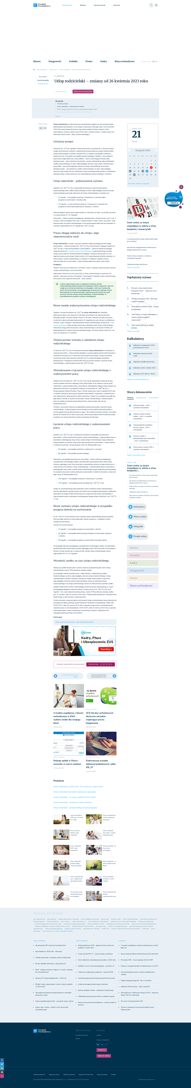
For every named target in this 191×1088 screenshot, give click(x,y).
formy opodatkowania (130, 919)
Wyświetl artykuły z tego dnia (138, 184)
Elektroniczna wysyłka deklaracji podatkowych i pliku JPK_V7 (101, 764)
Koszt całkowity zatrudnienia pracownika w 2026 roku (97, 960)
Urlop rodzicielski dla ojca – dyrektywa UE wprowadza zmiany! (76, 879)
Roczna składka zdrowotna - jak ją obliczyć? (50, 964)
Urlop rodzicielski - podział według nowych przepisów (75, 807)
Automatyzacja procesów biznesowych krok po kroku (96, 978)
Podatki (73, 61)
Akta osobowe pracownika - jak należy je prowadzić (74, 622)
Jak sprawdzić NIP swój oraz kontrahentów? (50, 945)
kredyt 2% (105, 929)
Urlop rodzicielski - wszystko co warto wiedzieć (72, 802)
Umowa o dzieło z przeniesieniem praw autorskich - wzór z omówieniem (144, 438)
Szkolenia (116, 5)
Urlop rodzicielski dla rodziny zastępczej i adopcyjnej (74, 792)
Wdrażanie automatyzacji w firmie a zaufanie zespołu (96, 996)
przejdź (173, 203)
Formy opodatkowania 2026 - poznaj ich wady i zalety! (54, 1001)
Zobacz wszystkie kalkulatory (138, 379)
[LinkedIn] (2, 1068)
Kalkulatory (139, 506)
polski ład (145, 929)
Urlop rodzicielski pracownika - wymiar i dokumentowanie (109, 833)
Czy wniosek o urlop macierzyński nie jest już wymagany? (76, 894)
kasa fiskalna (51, 919)
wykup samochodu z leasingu (68, 919)
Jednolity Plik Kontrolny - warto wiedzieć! (135, 987)
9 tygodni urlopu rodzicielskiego (79, 251)
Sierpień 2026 (142, 150)
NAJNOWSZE (131, 219)
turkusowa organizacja (145, 921)
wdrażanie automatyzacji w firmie (117, 924)
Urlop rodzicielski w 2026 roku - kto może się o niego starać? (78, 786)
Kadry (103, 61)
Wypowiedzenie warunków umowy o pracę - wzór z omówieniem (142, 427)
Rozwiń (58, 116)
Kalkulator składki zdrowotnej (143, 362)
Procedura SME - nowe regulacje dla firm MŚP (137, 960)
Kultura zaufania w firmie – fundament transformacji (95, 990)
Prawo (89, 61)
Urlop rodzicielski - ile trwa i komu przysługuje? (109, 848)
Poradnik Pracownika (82, 1035)
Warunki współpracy (69, 1074)
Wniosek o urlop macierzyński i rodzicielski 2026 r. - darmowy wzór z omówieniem (144, 291)
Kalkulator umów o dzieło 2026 (144, 368)
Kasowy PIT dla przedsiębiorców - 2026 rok (50, 978)
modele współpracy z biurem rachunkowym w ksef (52, 926)
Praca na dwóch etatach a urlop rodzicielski (75, 833)
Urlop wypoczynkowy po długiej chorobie (142, 326)
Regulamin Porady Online (86, 1074)
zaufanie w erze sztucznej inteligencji (123, 921)
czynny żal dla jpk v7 (79, 921)
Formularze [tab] (154, 398)
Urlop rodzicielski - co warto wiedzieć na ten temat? (74, 797)
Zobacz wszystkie (133, 267)
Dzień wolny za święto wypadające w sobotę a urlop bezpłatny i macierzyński (141, 226)
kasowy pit (105, 919)
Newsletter (102, 1050)
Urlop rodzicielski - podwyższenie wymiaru (70, 106)
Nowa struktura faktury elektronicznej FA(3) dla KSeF (139, 954)
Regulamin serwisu (54, 1074)
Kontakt (98, 1035)
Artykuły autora (43, 84)
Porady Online (67, 5)
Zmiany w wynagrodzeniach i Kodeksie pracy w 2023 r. (140, 966)
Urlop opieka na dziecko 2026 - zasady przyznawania (145, 308)
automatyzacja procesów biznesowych (48, 924)
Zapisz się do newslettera (83, 91)
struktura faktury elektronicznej (83, 926)
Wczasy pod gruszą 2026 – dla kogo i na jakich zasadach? (144, 300)
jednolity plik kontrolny (73, 929)
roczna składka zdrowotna (90, 919)
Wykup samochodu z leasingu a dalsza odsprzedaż (53, 957)
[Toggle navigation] (156, 5)
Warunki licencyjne (102, 1074)
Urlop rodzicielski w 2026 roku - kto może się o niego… (76, 817)
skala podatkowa (53, 921)
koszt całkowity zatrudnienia (98, 921)
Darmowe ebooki (99, 5)
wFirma (78, 1039)
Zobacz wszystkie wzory (136, 455)
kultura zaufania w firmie (95, 924)
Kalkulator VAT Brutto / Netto (144, 374)
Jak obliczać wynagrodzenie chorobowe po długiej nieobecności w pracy (142, 482)
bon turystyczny (48, 931)
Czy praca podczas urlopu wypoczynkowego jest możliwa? (143, 476)
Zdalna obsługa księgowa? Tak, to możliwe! (136, 980)
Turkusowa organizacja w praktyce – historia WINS (95, 972)
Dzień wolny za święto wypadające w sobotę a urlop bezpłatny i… (141, 468)
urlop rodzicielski (61, 91)
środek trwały (116, 919)
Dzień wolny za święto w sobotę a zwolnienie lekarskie (143, 487)
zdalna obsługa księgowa (54, 929)
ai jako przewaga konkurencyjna (74, 924)
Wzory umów (140, 516)
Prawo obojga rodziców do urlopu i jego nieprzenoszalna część (77, 109)
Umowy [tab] (130, 398)
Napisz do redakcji (103, 1056)
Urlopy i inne (131, 462)
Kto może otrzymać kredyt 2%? (132, 1001)
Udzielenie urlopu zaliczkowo (137, 264)
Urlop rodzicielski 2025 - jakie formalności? (75, 848)
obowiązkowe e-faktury (91, 929)
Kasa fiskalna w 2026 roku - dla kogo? (48, 951)
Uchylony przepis (62, 104)
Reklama (83, 5)
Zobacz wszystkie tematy (63, 931)
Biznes (37, 61)
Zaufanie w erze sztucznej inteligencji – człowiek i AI (96, 966)
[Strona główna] (34, 70)
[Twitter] (2, 1064)
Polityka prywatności (39, 1074)
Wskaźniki (138, 526)
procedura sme (101, 926)
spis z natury (65, 921)
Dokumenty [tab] (141, 398)
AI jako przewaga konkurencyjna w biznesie (93, 984)
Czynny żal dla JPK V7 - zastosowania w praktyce (95, 954)
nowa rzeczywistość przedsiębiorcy (144, 924)
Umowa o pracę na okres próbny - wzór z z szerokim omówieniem (142, 416)
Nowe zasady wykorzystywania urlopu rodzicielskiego (74, 112)
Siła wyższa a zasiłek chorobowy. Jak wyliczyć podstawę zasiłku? (143, 496)
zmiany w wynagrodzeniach (117, 926)
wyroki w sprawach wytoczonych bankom (125, 929)
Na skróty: (59, 101)
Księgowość (55, 61)
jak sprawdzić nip (39, 919)
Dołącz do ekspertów (102, 1040)
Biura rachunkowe (125, 61)
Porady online (140, 536)
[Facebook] (2, 1060)
